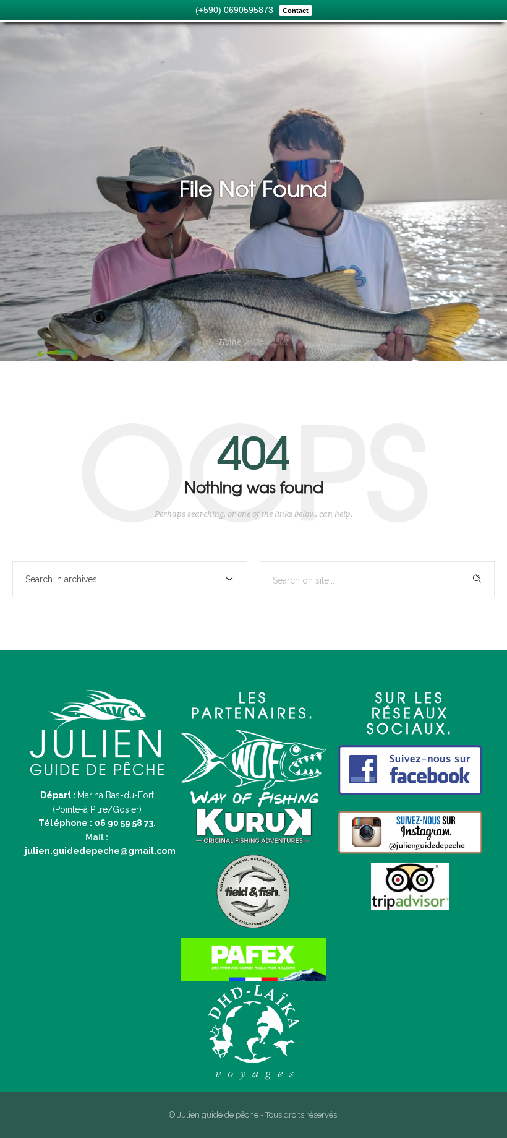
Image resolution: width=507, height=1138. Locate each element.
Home (230, 342)
